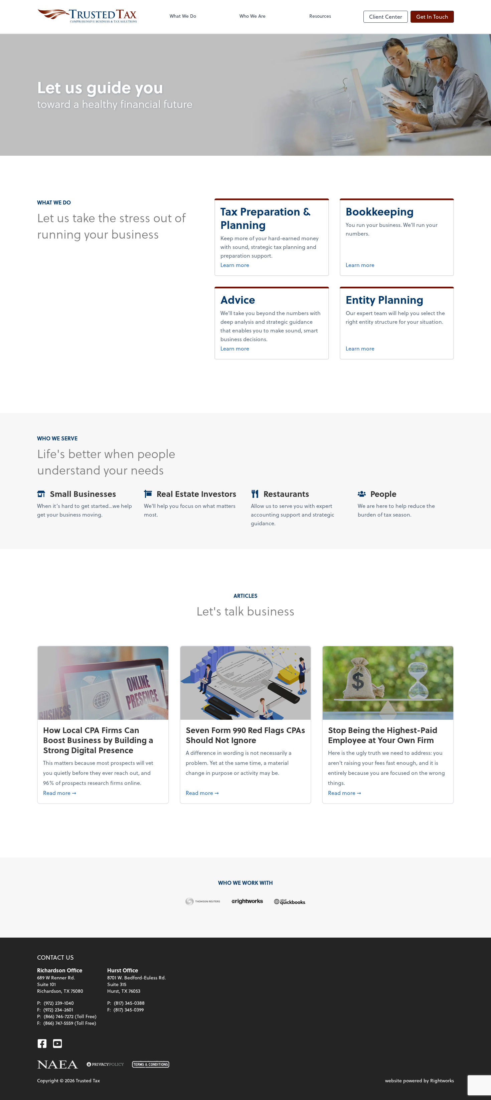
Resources (320, 15)
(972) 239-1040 (59, 1002)
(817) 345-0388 (129, 1002)
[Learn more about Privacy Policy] (105, 1064)
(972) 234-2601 (58, 1009)
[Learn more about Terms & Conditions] (150, 1064)
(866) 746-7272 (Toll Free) (70, 1016)
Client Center (385, 16)
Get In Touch (432, 16)
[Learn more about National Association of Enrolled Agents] (57, 1064)
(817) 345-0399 (129, 1009)
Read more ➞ (103, 793)
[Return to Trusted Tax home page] (87, 16)
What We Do (183, 15)
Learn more (247, 265)
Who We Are (252, 15)
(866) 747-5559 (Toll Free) (69, 1022)
